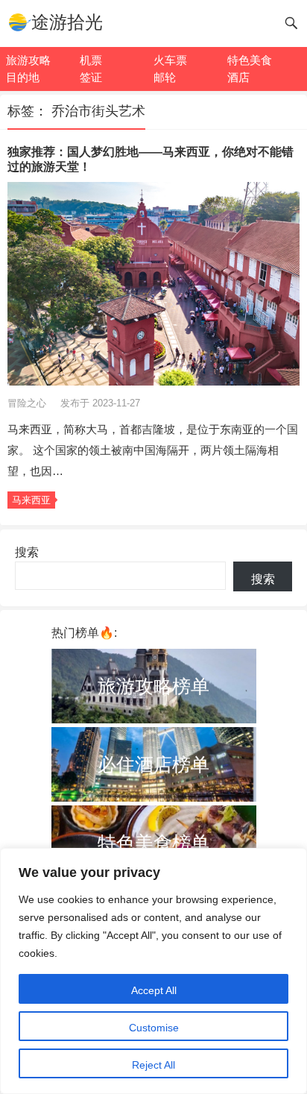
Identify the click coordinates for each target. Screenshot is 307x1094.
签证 (91, 77)
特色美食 (249, 60)
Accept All (154, 990)
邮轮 (165, 77)
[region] (153, 971)
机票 (91, 60)
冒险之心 (28, 403)
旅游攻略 (28, 60)
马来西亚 (31, 500)
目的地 (22, 77)
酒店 (238, 77)
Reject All (153, 1065)
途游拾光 (67, 22)
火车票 (170, 60)
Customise (154, 1028)
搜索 (27, 552)
